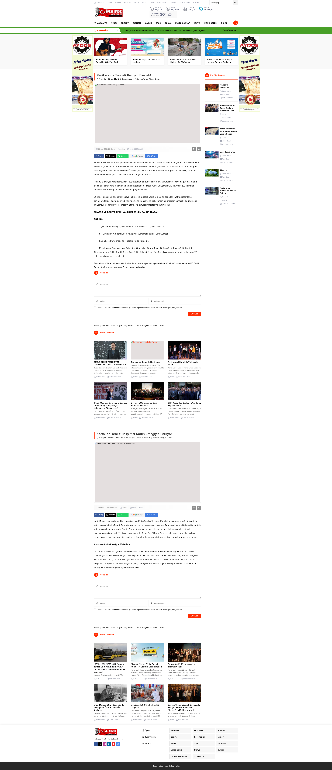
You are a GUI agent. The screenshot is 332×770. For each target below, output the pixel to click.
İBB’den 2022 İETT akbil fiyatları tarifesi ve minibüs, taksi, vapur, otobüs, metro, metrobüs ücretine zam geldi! (109, 668)
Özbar (122, 149)
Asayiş (224, 200)
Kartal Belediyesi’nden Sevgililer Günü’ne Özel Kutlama (107, 62)
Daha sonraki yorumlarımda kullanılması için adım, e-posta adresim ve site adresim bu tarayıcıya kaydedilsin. (140, 308)
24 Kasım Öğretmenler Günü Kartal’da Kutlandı (144, 404)
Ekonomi (111, 438)
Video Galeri (226, 118)
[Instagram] (104, 744)
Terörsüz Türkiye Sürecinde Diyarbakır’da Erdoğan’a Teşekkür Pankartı (156, 30)
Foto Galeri (226, 94)
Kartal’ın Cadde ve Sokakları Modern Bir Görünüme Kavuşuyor (183, 62)
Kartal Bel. (124, 438)
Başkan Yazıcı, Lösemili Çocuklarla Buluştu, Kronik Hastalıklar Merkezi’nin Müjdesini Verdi (184, 707)
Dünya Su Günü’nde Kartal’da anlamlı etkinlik (181, 665)
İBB (115, 79)
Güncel (110, 79)
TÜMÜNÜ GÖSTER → (230, 30)
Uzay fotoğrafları (228, 152)
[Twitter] (100, 744)
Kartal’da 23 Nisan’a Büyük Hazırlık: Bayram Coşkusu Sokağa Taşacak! (219, 62)
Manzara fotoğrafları (225, 86)
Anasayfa (102, 79)
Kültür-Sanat (121, 79)
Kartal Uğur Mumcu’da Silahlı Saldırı (228, 191)
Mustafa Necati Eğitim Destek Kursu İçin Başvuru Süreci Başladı (146, 665)
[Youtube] (113, 744)
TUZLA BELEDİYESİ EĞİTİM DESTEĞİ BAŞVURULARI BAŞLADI (110, 363)
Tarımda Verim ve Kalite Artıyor (145, 362)
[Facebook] (96, 744)
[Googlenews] (118, 744)
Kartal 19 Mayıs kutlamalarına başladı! (146, 60)
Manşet (129, 79)
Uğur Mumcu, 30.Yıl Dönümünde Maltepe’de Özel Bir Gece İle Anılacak (109, 707)
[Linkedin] (109, 744)
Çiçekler (223, 170)
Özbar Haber (100, 377)
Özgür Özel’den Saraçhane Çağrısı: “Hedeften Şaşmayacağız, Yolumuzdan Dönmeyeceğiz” (110, 405)
